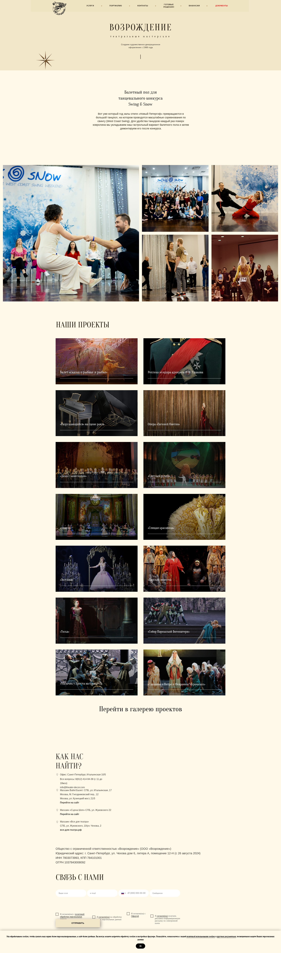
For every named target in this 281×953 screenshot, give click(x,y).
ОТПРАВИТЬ (77, 923)
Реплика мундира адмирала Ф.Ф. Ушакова (175, 372)
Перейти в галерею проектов (140, 709)
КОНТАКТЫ (142, 6)
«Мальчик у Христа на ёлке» (78, 683)
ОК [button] (140, 946)
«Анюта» (65, 528)
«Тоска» (64, 632)
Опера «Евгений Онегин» (164, 424)
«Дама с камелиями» (73, 476)
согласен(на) (104, 917)
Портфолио (115, 6)
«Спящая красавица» (161, 528)
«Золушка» (66, 580)
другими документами (226, 936)
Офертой (135, 916)
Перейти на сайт (69, 814)
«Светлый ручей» (159, 476)
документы (221, 6)
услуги (90, 6)
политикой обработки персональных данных (72, 916)
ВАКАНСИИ (194, 6)
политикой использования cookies (200, 936)
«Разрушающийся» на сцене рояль (82, 424)
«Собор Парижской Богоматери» (169, 632)
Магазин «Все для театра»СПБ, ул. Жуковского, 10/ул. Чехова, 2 (80, 825)
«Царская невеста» (160, 580)
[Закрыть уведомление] (278, 932)
